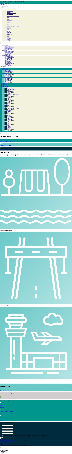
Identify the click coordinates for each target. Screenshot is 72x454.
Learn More (2, 3)
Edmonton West (7, 87)
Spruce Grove (6, 121)
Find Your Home (5, 69)
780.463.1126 (2, 439)
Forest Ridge (9, 28)
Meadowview (9, 32)
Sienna (8, 29)
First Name (4, 427)
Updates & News (7, 81)
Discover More (5, 6)
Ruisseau (8, 24)
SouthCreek (9, 39)
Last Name (4, 429)
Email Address (5, 432)
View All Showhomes (4, 390)
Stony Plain (6, 125)
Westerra (8, 40)
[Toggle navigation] (0, 43)
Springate (8, 123)
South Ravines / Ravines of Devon (13, 26)
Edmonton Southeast (8, 97)
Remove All (2, 450)
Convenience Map (7, 80)
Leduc (5, 114)
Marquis (8, 22)
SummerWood (9, 34)
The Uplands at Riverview (11, 13)
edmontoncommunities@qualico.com (6, 440)
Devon (5, 107)
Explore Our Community (6, 77)
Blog (3, 7)
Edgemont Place (10, 11)
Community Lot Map (8, 79)
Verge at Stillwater (10, 14)
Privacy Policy (4, 443)
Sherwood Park (7, 118)
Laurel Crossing (9, 20)
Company (4, 424)
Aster (8, 19)
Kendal (8, 17)
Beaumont (6, 104)
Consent (4, 434)
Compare (6, 450)
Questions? (4, 83)
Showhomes (4, 73)
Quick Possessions (7, 70)
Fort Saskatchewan (7, 110)
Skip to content (2, 4)
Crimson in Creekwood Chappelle (13, 16)
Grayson (8, 31)
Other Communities (5, 86)
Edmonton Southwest (8, 93)
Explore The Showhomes (9, 74)
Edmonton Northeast (8, 101)
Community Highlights (8, 78)
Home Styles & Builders (8, 71)
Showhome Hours (7, 75)
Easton (8, 36)
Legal (3, 444)
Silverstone (9, 38)
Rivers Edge (9, 12)
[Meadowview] (0, 42)
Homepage (4, 68)
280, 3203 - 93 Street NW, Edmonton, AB (7, 441)
